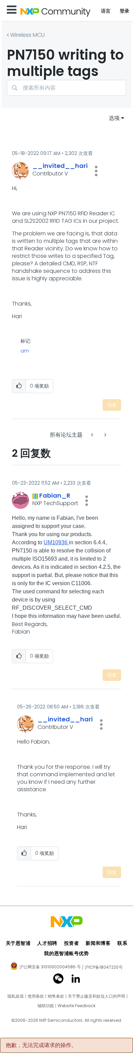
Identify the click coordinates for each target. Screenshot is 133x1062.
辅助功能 (46, 1006)
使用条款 (36, 996)
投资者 (71, 943)
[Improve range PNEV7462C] (105, 435)
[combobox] (66, 88)
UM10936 (56, 542)
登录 (125, 10)
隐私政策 (16, 996)
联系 (122, 943)
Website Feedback (76, 1006)
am (24, 350)
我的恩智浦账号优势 (66, 953)
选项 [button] (114, 118)
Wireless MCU (27, 35)
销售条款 (56, 996)
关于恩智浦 (18, 943)
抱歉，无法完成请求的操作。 (41, 1045)
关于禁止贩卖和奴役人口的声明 (96, 996)
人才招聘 (47, 943)
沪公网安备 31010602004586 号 (50, 967)
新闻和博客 (98, 943)
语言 (106, 10)
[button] (96, 170)
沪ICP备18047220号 (104, 967)
